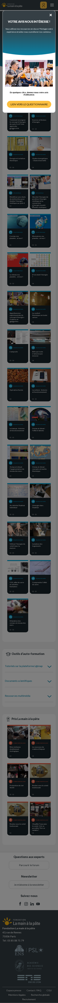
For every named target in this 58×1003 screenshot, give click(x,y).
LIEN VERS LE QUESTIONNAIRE (29, 104)
